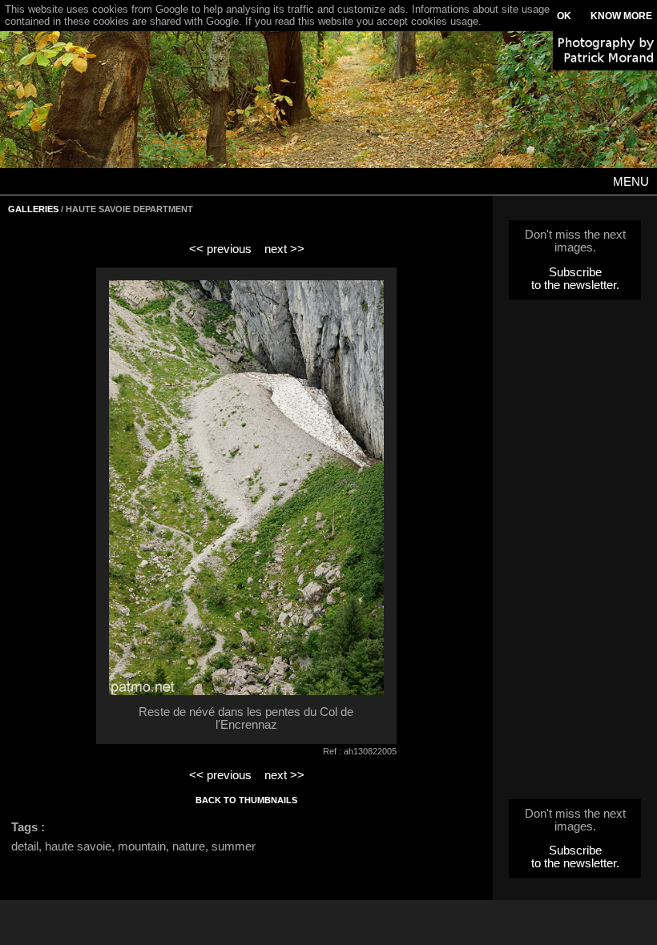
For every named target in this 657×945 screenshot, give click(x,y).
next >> (284, 249)
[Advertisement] (575, 554)
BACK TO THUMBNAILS (246, 800)
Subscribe (575, 272)
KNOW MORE (621, 16)
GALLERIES (33, 209)
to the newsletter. (575, 285)
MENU (631, 181)
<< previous (220, 249)
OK (564, 16)
